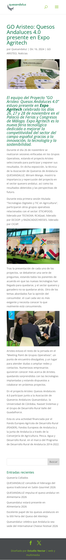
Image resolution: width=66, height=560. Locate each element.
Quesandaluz (19, 49)
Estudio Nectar (36, 550)
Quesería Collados (17, 477)
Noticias (23, 53)
